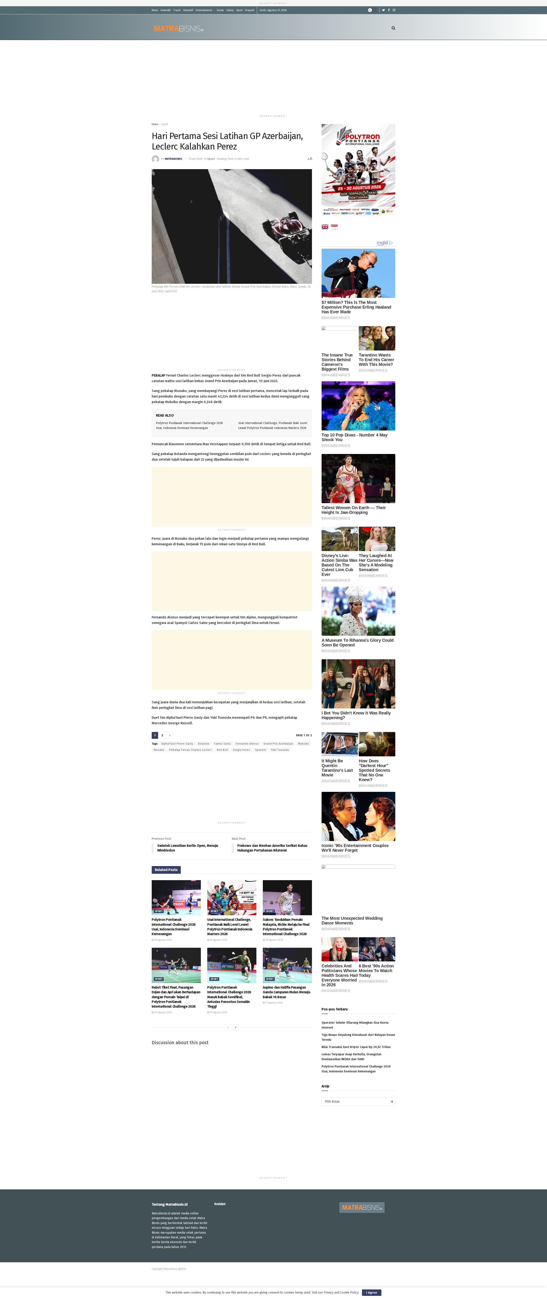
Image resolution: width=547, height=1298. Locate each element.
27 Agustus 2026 (273, 1002)
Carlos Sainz (222, 743)
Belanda (203, 743)
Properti (249, 10)
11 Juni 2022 (195, 158)
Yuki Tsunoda (280, 749)
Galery (230, 10)
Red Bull (222, 749)
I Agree (371, 1292)
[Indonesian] (334, 227)
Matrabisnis (173, 158)
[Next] (235, 1027)
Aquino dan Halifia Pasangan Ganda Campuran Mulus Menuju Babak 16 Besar (286, 992)
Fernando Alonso (247, 743)
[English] (325, 227)
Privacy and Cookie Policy (341, 1292)
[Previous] (228, 1027)
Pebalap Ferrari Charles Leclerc (190, 749)
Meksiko (303, 743)
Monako (159, 749)
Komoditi (166, 10)
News (155, 10)
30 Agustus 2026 (163, 940)
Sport (239, 10)
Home (155, 124)
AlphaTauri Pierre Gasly (177, 743)
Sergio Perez (241, 749)
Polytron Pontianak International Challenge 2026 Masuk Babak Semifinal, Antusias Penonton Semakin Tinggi (229, 997)
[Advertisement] (273, 76)
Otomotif (188, 10)
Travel (177, 10)
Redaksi (219, 1204)
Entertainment (204, 10)
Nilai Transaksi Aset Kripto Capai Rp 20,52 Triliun (356, 1047)
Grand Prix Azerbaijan (278, 743)
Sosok (220, 10)
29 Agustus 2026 (274, 940)
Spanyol (260, 749)
